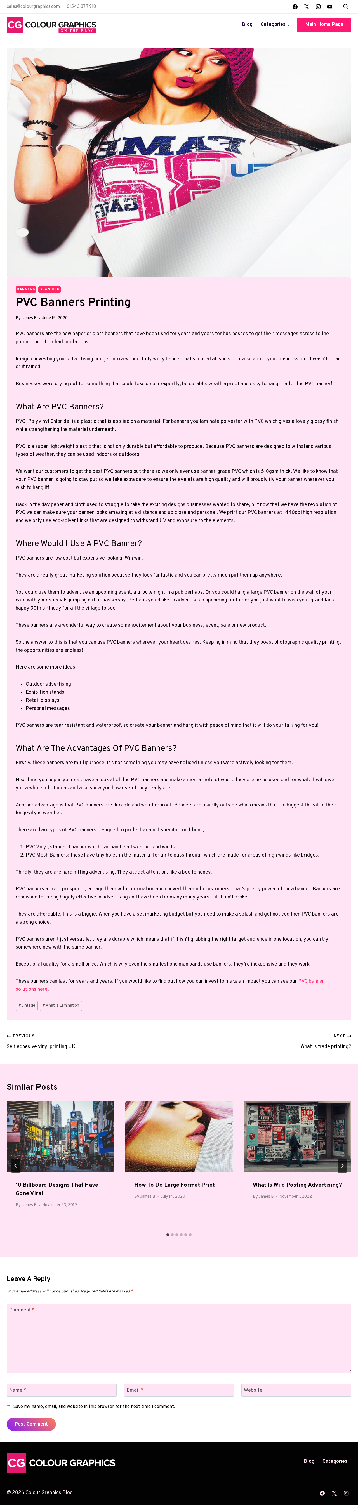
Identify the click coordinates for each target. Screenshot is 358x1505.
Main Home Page (324, 25)
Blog (247, 25)
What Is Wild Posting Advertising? (297, 1185)
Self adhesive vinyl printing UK (41, 1042)
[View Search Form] (345, 6)
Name (17, 1390)
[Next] (342, 1166)
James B (29, 318)
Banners (26, 289)
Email (135, 1390)
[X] (307, 7)
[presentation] (60, 1136)
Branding (49, 289)
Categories (334, 1461)
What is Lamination (61, 1005)
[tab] (167, 1234)
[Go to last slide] (15, 1166)
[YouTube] (330, 7)
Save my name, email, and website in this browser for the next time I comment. (94, 1407)
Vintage (26, 1005)
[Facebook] (295, 7)
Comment (22, 1310)
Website (253, 1390)
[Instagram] (318, 7)
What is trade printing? (325, 1042)
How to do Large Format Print (174, 1185)
